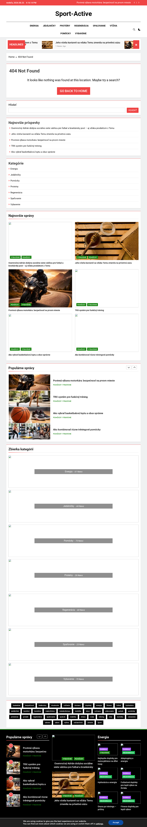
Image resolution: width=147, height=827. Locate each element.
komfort (27, 711)
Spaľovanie (99, 25)
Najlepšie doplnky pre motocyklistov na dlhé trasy (108, 761)
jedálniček (15, 711)
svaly (92, 717)
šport (100, 723)
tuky (110, 717)
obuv (88, 711)
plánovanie (109, 711)
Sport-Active (73, 13)
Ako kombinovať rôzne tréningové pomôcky (94, 355)
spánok (62, 717)
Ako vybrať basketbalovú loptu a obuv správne (33, 152)
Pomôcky (65, 33)
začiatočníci (78, 723)
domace (78, 705)
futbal (118, 705)
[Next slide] (139, 2)
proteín (25, 717)
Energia (34, 25)
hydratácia (130, 705)
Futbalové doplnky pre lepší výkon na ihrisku (129, 785)
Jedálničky (49, 25)
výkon (57, 723)
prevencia (14, 717)
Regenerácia (81, 25)
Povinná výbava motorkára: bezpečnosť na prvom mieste (38, 140)
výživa (66, 723)
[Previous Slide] (134, 2)
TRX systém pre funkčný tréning (115, 3)
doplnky (88, 705)
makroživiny (50, 711)
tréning (101, 717)
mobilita (78, 711)
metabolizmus (64, 711)
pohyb (120, 711)
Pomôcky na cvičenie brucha (68, 433)
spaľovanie (51, 717)
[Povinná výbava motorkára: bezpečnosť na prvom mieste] (114, 46)
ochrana (97, 711)
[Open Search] (134, 29)
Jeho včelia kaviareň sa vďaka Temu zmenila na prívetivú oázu (72, 42)
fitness (109, 705)
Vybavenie (80, 33)
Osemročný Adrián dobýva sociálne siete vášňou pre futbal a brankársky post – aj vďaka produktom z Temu (62, 128)
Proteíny (65, 25)
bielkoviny (42, 705)
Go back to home (73, 91)
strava (83, 717)
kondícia (37, 711)
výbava (47, 723)
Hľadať (12, 104)
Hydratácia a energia (107, 782)
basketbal (16, 705)
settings (99, 824)
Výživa (113, 25)
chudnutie (55, 705)
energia (99, 705)
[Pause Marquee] (136, 44)
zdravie (90, 723)
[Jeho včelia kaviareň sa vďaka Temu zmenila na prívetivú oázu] (31, 46)
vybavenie (132, 717)
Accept (116, 822)
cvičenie (67, 705)
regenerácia (37, 717)
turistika (120, 717)
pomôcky (131, 711)
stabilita (73, 717)
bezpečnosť (29, 705)
